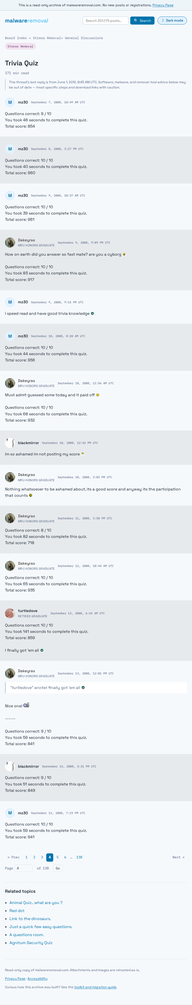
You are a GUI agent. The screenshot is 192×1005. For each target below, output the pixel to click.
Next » (178, 857)
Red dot (17, 910)
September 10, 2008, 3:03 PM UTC (85, 477)
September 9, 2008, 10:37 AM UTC (58, 195)
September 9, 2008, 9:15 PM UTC (57, 302)
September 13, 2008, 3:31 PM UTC (69, 766)
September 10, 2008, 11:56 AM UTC (86, 383)
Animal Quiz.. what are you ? (36, 902)
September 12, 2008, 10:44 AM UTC (86, 566)
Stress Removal (47, 38)
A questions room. (27, 934)
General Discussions (84, 38)
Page (9, 868)
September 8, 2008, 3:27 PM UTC (57, 149)
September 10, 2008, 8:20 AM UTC (58, 336)
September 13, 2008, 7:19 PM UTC (58, 813)
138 (79, 857)
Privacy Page (163, 5)
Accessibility (38, 978)
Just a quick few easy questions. (41, 926)
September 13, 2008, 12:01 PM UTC (86, 673)
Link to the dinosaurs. (30, 918)
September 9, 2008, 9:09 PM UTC (84, 242)
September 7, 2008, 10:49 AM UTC (58, 102)
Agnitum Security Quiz (31, 942)
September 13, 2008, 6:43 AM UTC (77, 613)
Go (58, 868)
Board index (16, 38)
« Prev (14, 857)
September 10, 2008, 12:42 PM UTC (70, 443)
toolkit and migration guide (95, 987)
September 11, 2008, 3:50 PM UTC (85, 518)
